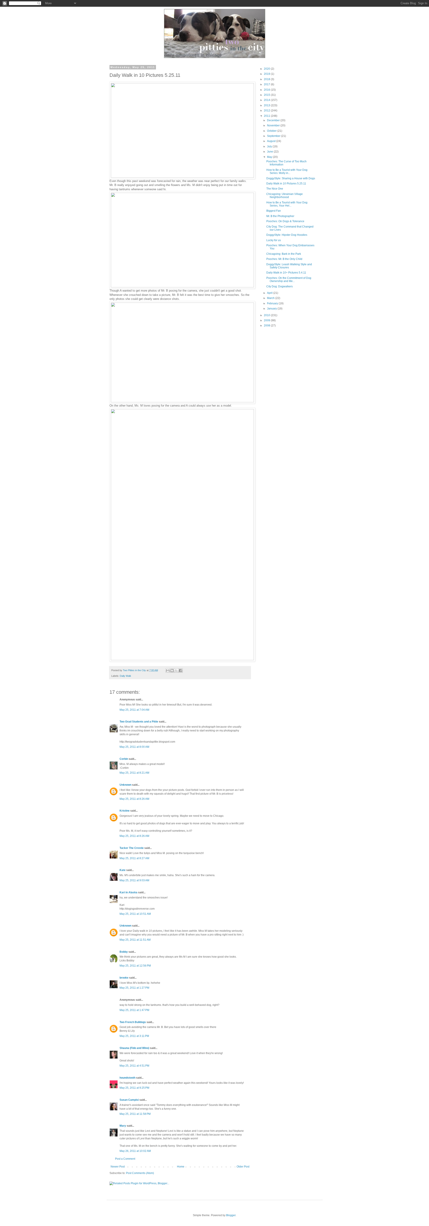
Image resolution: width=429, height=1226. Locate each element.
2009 (267, 320)
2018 (267, 79)
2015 (267, 94)
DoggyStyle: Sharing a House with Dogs (290, 178)
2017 (267, 84)
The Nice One (274, 188)
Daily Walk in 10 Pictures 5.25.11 (286, 183)
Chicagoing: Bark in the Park (283, 253)
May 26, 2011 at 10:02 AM (135, 1151)
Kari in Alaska (128, 892)
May (270, 157)
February (273, 303)
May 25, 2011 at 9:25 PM (134, 1087)
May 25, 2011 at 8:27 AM (134, 858)
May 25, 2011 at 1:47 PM (134, 1010)
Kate (123, 870)
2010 (267, 315)
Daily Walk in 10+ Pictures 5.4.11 (286, 272)
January (272, 308)
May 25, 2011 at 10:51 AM (135, 913)
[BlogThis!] (172, 670)
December (273, 120)
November (273, 125)
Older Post (243, 1166)
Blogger (231, 1215)
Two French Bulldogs (133, 1022)
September (274, 136)
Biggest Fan (273, 210)
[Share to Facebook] (180, 670)
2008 (267, 325)
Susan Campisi (129, 1099)
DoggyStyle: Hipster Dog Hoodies (286, 234)
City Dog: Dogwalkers (279, 286)
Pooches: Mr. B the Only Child (284, 259)
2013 (267, 105)
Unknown (125, 784)
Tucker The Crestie (132, 848)
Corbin (124, 758)
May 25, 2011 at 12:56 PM (135, 965)
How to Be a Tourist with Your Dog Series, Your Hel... (286, 204)
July (270, 146)
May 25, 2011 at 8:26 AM (134, 798)
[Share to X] (176, 670)
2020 (267, 68)
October (272, 130)
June (270, 151)
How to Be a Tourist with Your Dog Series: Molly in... (286, 171)
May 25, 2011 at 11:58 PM (135, 1113)
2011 (267, 115)
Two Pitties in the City (135, 670)
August (271, 141)
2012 (267, 110)
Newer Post (118, 1166)
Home (180, 1166)
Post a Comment (125, 1158)
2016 (267, 89)
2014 (267, 100)
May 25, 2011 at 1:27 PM (134, 987)
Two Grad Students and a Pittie (139, 721)
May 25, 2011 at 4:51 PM (134, 1065)
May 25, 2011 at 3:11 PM (134, 1036)
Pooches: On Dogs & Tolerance (285, 221)
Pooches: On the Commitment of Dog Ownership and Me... (288, 279)
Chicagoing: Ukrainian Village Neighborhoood (284, 195)
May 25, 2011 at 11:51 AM (135, 939)
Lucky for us (273, 240)
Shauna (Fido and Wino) (134, 1048)
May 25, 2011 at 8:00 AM (134, 746)
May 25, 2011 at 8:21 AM (134, 772)
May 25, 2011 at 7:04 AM (134, 709)
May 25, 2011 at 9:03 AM (134, 880)
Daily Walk (125, 676)
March (271, 298)
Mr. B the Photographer (280, 216)
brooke (124, 977)
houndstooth (127, 1077)
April (270, 292)
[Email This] (168, 670)
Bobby (124, 951)
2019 (267, 73)
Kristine (125, 810)
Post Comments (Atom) (140, 1173)
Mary (123, 1125)
